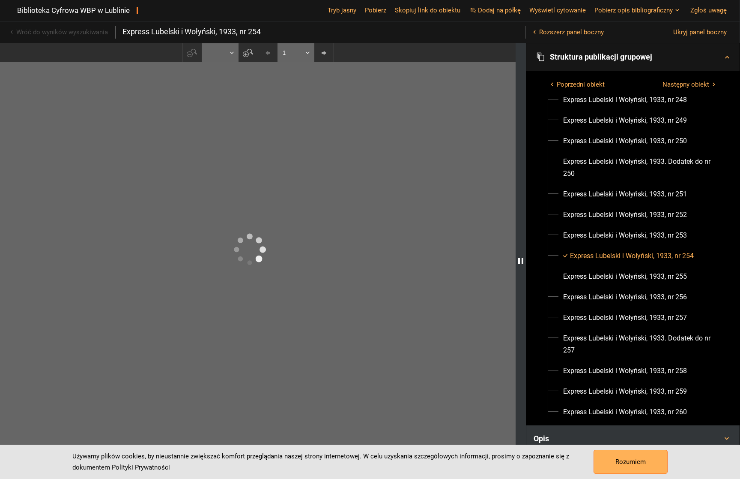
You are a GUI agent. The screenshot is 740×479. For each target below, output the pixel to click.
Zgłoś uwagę (708, 10)
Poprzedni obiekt (581, 84)
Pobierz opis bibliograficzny (633, 10)
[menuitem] (625, 99)
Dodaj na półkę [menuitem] (499, 10)
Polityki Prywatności (141, 467)
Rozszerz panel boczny (571, 32)
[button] (633, 57)
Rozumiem (630, 462)
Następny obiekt (685, 84)
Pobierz (375, 10)
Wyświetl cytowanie (557, 10)
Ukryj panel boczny (700, 32)
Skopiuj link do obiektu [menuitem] (427, 10)
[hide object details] (521, 261)
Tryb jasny (342, 10)
